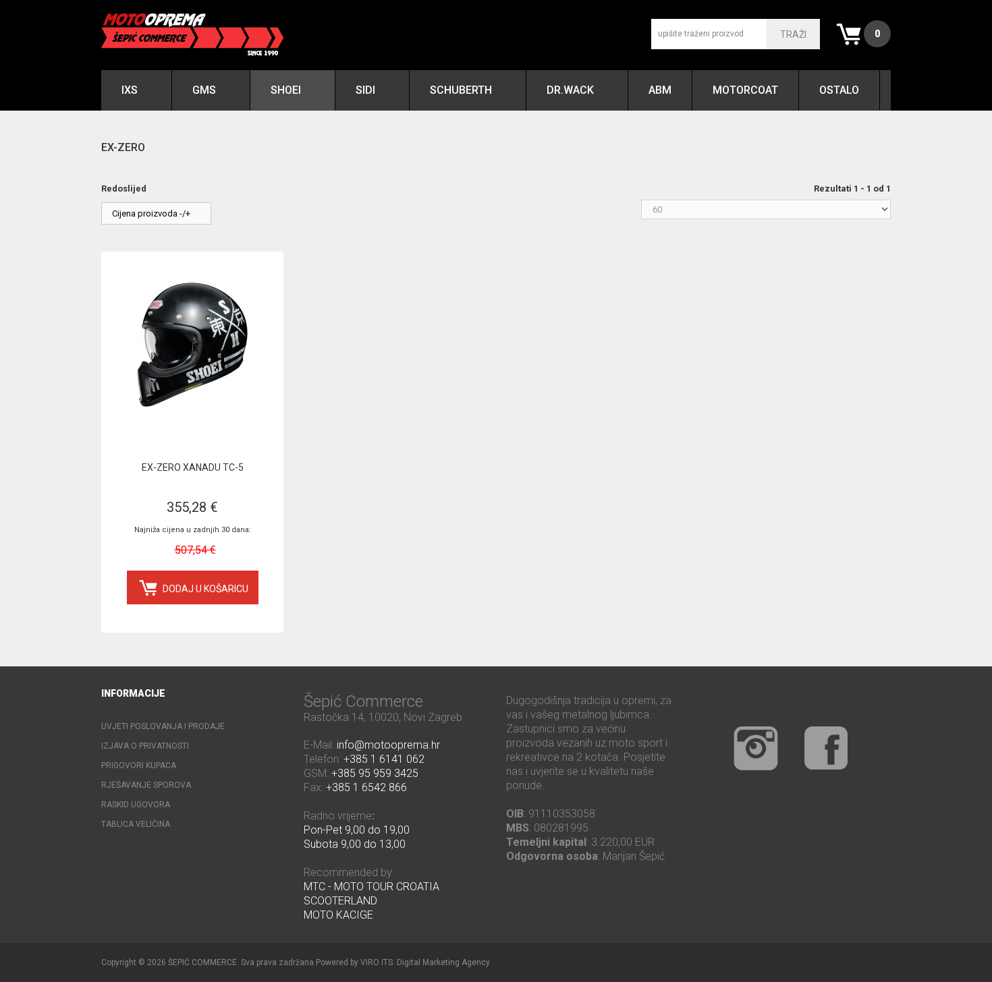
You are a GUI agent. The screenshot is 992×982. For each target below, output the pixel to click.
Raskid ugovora (135, 804)
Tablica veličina (135, 824)
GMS (204, 90)
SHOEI (286, 90)
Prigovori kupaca (138, 765)
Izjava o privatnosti (145, 746)
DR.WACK (570, 90)
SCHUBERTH (461, 90)
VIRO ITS (376, 962)
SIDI (365, 90)
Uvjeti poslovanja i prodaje (163, 726)
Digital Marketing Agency (443, 962)
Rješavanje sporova (146, 785)
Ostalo (839, 90)
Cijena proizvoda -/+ (151, 213)
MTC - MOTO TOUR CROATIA (371, 886)
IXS (129, 90)
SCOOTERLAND (340, 900)
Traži (793, 34)
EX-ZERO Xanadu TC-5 (193, 467)
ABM (660, 90)
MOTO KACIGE (338, 914)
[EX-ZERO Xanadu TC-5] (192, 346)
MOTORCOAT (745, 90)
